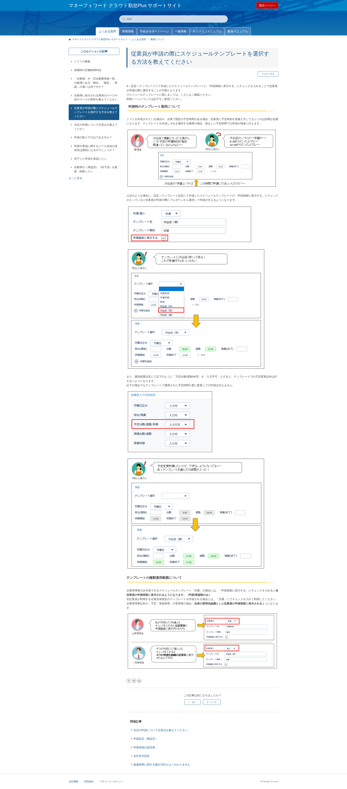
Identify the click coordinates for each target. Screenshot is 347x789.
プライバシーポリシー (111, 781)
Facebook (129, 681)
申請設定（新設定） (145, 738)
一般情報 (181, 31)
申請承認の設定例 (144, 747)
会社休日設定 (141, 755)
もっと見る (75, 178)
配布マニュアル (238, 31)
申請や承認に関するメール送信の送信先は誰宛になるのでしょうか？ (95, 148)
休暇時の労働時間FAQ (87, 70)
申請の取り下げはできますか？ (93, 137)
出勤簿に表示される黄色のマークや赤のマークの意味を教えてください (95, 97)
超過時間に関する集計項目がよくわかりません (161, 764)
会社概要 (73, 781)
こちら (185, 94)
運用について (157, 39)
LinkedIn (139, 681)
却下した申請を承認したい (90, 158)
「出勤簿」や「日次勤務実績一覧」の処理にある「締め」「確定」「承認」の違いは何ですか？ (95, 82)
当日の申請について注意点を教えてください (95, 126)
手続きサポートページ (154, 31)
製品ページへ (267, 5)
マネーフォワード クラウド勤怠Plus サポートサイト (100, 39)
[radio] (192, 702)
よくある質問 (107, 31)
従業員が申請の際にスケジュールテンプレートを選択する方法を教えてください (95, 112)
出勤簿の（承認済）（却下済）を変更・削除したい (95, 169)
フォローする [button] (268, 74)
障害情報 (128, 31)
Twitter (134, 681)
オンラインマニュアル (207, 31)
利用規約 (89, 781)
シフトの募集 (82, 61)
